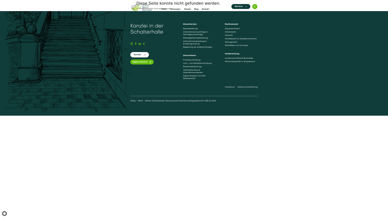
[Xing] (143, 43)
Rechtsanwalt (231, 24)
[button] (4, 213)
